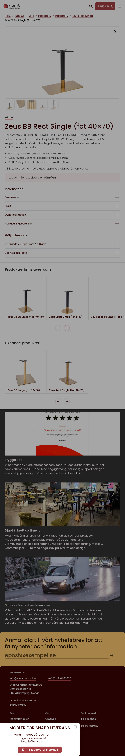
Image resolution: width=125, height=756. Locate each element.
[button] (75, 727)
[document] (62, 378)
